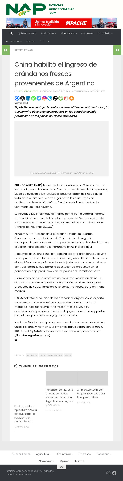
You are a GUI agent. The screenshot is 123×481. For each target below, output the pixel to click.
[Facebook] (17, 98)
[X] (22, 98)
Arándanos (32, 355)
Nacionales (12, 41)
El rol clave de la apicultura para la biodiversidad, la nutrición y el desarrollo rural (25, 413)
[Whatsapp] (33, 98)
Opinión (30, 41)
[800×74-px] (61, 23)
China (42, 355)
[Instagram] (44, 98)
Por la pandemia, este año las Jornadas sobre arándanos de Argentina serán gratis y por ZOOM (59, 397)
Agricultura (47, 33)
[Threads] (55, 98)
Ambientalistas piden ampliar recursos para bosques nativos (91, 393)
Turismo (44, 41)
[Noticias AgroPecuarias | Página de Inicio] (40, 9)
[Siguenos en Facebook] (114, 473)
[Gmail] (66, 98)
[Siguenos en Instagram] (108, 473)
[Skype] (49, 98)
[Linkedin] (28, 98)
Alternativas (68, 33)
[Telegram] (39, 98)
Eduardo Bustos (28, 91)
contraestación (55, 355)
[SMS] (60, 98)
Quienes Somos (27, 33)
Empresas (87, 33)
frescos (68, 355)
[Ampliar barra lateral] (6, 50)
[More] (71, 98)
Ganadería (104, 33)
